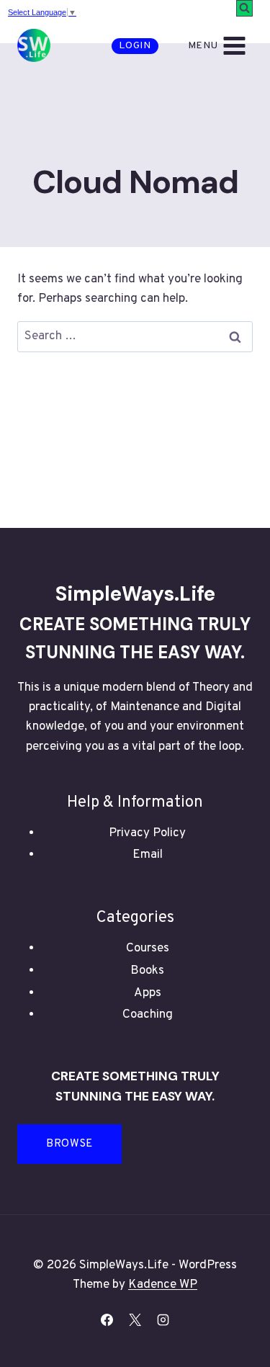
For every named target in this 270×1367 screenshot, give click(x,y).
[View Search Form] (244, 8)
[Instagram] (163, 1319)
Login (135, 46)
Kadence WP (162, 1285)
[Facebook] (106, 1319)
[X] (135, 1319)
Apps (147, 993)
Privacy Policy (147, 833)
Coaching (147, 1015)
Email (147, 855)
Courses (147, 948)
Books (147, 971)
